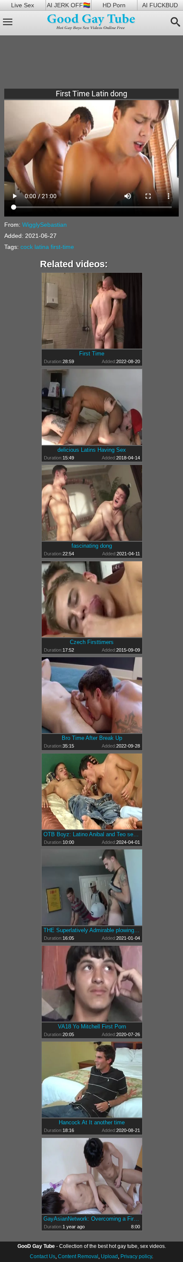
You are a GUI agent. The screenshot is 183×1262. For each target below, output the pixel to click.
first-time (62, 246)
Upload (109, 1256)
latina (41, 246)
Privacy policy (136, 1256)
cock (26, 246)
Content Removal (78, 1256)
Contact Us (42, 1256)
